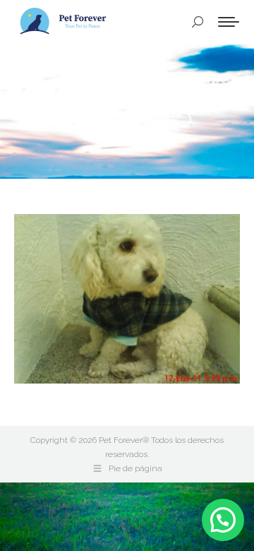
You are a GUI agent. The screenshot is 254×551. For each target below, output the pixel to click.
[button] (223, 520)
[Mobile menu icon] (228, 22)
